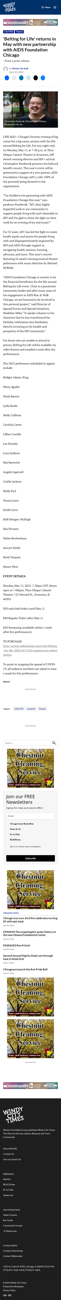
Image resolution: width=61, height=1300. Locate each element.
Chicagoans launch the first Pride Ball (25, 969)
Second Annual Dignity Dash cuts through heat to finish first (28, 957)
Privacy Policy (9, 1290)
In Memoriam (10, 1231)
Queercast (8, 1195)
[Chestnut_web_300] (30, 787)
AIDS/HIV (19, 709)
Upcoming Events (11, 1209)
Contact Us (8, 1154)
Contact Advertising (13, 1250)
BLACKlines (9, 1184)
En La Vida (8, 1189)
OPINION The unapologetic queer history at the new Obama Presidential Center (29, 933)
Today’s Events (10, 1215)
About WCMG (10, 1148)
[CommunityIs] (30, 25)
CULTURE (8, 32)
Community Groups (12, 1225)
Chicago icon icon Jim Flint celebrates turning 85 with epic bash (30, 919)
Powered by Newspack (13, 1286)
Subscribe (30, 858)
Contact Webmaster (13, 1256)
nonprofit (31, 709)
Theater (19, 32)
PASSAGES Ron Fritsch (16, 945)
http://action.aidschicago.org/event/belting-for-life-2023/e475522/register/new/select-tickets (30, 650)
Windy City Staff (20, 68)
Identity (7, 1179)
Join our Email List (12, 1159)
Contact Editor (10, 1245)
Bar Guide (8, 1220)
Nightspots (8, 1173)
